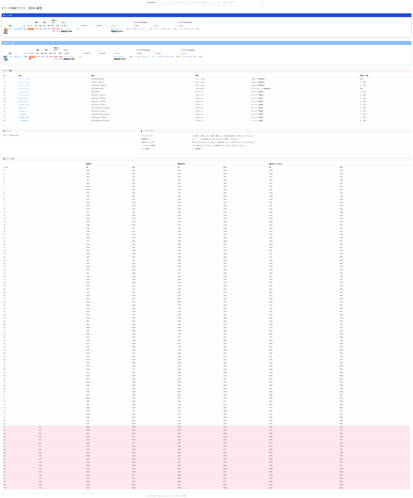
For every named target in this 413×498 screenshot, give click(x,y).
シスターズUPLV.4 (184, 29)
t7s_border (151, 2)
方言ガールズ (22, 108)
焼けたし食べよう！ (117, 29)
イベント (161, 2)
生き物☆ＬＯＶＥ (24, 117)
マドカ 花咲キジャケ (16, 56)
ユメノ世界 (21, 114)
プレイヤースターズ (24, 79)
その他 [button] (224, 2)
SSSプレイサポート (140, 29)
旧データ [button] (233, 2)
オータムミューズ (24, 95)
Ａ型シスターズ (23, 101)
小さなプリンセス (24, 104)
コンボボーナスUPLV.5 (163, 56)
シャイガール (22, 111)
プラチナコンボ (23, 88)
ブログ (263, 2)
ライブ (173, 2)
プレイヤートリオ (24, 85)
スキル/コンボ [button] (181, 2)
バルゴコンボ (22, 98)
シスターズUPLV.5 (187, 56)
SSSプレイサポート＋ (143, 56)
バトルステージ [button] (194, 2)
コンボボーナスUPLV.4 (160, 29)
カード (167, 2)
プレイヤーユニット (24, 82)
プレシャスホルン (66, 29)
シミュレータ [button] (215, 2)
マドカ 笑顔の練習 (15, 29)
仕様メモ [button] (205, 2)
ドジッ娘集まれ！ (24, 120)
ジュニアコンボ (23, 92)
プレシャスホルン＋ (70, 56)
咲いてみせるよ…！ (120, 56)
